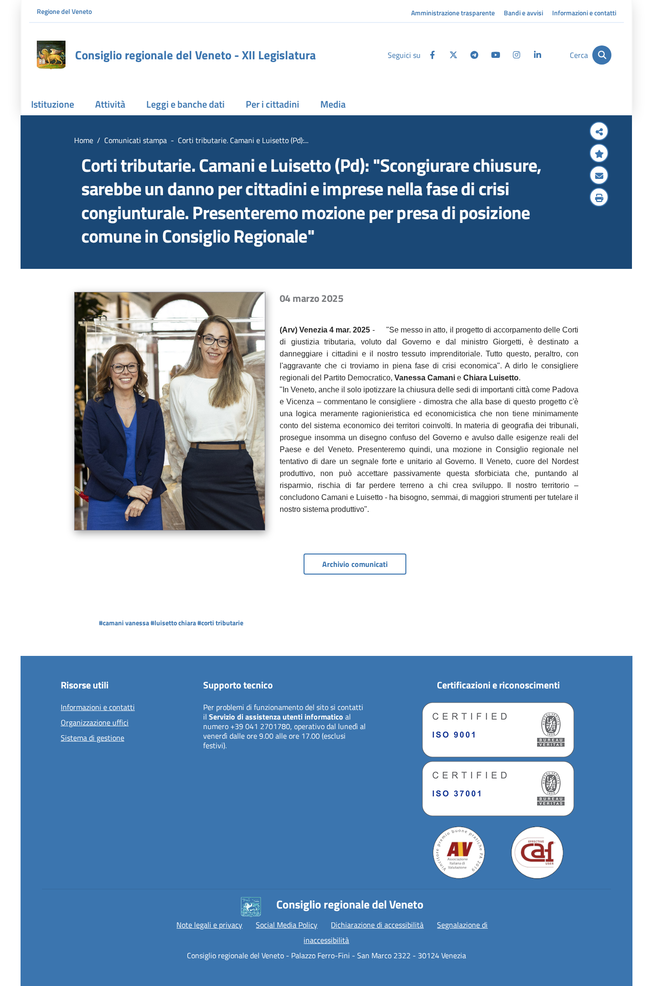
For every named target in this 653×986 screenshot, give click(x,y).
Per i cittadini (272, 104)
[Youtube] (495, 55)
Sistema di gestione (92, 738)
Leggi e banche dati (185, 104)
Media (333, 104)
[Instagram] (516, 55)
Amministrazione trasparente (453, 13)
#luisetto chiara (173, 623)
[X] (453, 55)
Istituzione (52, 104)
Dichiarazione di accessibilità (377, 925)
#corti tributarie (220, 623)
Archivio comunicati (355, 564)
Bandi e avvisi (523, 13)
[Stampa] (599, 198)
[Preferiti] (599, 154)
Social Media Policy (286, 925)
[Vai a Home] (51, 55)
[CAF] (537, 852)
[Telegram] (474, 55)
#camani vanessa (124, 623)
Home (83, 140)
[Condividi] (599, 132)
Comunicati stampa (135, 140)
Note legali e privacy (209, 925)
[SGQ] (498, 729)
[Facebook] (432, 55)
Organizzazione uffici (95, 723)
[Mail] (599, 176)
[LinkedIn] (537, 55)
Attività (110, 104)
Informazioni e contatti (584, 13)
